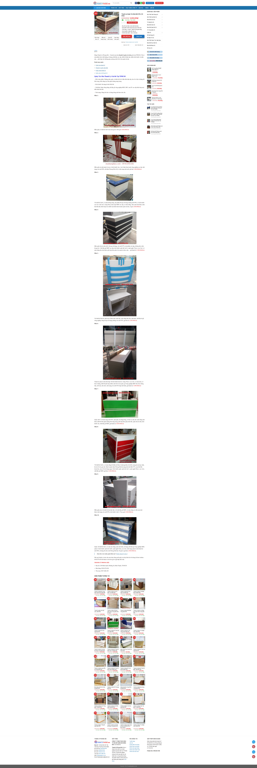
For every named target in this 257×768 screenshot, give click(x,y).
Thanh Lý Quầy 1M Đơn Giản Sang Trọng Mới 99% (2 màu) (113, 612)
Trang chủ (96, 11)
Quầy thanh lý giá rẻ (122, 554)
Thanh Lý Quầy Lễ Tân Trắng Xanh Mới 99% (125, 631)
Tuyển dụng (132, 741)
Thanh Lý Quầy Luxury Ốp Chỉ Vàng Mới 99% (99, 669)
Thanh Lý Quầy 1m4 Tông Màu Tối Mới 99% (100, 706)
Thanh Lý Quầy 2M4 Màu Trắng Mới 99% (125, 611)
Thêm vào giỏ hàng (132, 22)
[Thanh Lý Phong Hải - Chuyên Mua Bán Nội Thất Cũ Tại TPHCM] (101, 3)
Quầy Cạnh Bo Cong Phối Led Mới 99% (125, 688)
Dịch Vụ (141, 7)
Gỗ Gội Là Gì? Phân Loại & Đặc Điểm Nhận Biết (156, 132)
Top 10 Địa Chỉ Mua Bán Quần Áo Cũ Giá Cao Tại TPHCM (156, 120)
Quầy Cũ (149, 32)
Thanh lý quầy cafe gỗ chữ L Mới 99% (99, 611)
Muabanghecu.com (101, 755)
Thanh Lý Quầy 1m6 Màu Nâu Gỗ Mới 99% (138, 592)
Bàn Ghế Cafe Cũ (151, 24)
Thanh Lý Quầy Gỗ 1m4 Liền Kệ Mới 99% (125, 669)
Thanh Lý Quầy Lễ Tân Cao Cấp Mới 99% (139, 650)
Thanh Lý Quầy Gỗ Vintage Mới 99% (113, 688)
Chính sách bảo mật (134, 751)
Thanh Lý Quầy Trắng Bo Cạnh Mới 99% (99, 725)
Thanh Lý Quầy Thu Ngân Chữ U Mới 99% (138, 725)
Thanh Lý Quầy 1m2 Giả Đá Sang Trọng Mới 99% (99, 650)
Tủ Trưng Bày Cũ (151, 30)
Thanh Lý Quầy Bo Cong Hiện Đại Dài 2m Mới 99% (99, 592)
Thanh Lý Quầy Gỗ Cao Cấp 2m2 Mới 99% (125, 592)
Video (147, 7)
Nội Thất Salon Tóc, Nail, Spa (154, 40)
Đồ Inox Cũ (149, 48)
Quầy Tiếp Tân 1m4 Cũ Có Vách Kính (126, 650)
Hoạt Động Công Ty (131, 7)
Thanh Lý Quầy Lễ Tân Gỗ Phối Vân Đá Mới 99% (113, 669)
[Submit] (131, 3)
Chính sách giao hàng (134, 748)
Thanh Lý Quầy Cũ (104, 11)
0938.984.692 (103, 748)
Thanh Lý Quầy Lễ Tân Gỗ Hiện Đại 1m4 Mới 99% (113, 650)
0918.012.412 (102, 751)
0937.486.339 (102, 753)
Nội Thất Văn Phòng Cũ (152, 14)
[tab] (95, 51)
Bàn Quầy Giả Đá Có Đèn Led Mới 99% (99, 688)
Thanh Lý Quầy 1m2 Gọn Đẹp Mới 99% (125, 706)
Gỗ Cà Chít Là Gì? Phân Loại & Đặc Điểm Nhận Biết (156, 126)
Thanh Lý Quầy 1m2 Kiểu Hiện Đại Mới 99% (112, 706)
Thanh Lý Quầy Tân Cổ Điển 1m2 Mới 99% (112, 592)
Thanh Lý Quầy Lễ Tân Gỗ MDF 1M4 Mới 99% (139, 669)
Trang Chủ (114, 7)
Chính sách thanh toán (135, 749)
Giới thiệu (121, 7)
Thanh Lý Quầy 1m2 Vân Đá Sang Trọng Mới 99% (112, 725)
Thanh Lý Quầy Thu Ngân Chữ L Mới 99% (138, 631)
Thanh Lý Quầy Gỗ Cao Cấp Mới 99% (99, 631)
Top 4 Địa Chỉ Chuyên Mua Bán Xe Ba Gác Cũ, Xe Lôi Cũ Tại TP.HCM (156, 108)
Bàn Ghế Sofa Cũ (151, 19)
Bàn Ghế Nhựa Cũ (151, 45)
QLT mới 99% (111, 11)
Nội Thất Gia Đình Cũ (152, 17)
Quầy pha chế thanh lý (101, 73)
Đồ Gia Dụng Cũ (150, 35)
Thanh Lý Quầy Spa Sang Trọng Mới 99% (138, 688)
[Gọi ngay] (253, 746)
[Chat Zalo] (253, 741)
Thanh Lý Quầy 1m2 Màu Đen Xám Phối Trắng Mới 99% (138, 612)
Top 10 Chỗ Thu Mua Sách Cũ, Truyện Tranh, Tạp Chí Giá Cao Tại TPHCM (156, 114)
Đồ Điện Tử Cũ (150, 37)
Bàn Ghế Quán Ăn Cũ (151, 27)
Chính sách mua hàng (134, 746)
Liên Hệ (152, 7)
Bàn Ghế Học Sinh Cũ (152, 43)
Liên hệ (131, 743)
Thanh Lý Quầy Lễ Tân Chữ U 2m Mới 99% (113, 631)
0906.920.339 (159, 60)
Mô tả (95, 51)
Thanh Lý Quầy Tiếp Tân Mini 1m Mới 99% (138, 706)
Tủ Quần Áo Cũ (150, 22)
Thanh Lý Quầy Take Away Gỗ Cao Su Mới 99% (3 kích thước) (126, 726)
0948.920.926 (101, 750)
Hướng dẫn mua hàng (134, 744)
